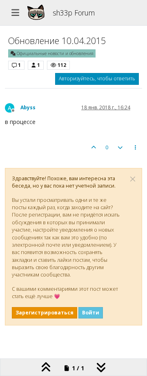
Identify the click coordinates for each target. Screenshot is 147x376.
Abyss (28, 107)
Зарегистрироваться (45, 312)
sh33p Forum (74, 13)
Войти (90, 312)
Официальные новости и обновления (55, 53)
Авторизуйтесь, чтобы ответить (97, 78)
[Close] (133, 179)
